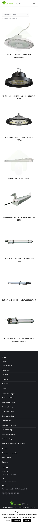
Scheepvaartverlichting (9, 425)
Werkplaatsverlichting (8, 434)
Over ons (5, 379)
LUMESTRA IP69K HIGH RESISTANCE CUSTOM (19, 300)
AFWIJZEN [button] (27, 521)
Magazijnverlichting (8, 411)
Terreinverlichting (7, 407)
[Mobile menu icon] (34, 3)
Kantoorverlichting (8, 398)
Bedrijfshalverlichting (8, 402)
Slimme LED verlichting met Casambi (13, 443)
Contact (4, 388)
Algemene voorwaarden (9, 453)
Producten (5, 370)
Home (4, 361)
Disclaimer (5, 462)
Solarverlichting (7, 439)
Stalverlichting (6, 421)
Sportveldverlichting (8, 416)
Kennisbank (5, 384)
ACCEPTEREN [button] (16, 521)
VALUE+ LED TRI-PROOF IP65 (19, 179)
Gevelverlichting (7, 430)
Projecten (5, 375)
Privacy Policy (6, 457)
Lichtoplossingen (7, 365)
